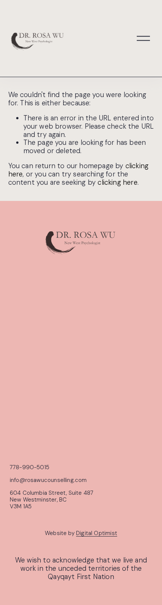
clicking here (117, 182)
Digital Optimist (96, 533)
